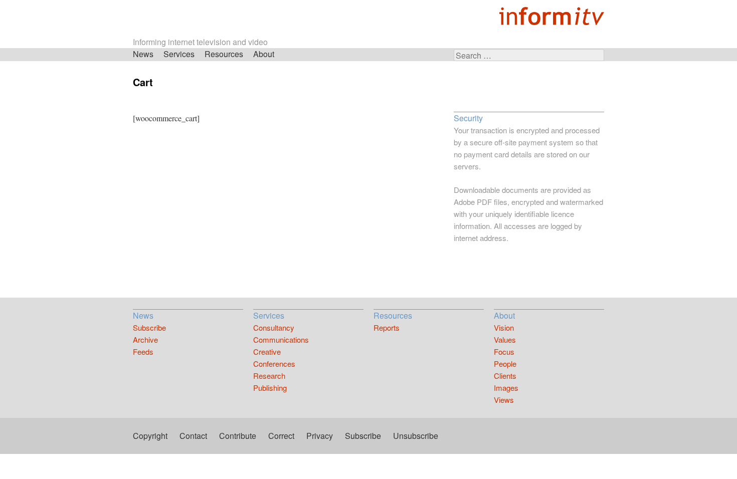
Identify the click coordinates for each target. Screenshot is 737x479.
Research (269, 375)
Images (506, 387)
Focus (504, 351)
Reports (387, 327)
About (263, 54)
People (505, 363)
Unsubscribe (415, 435)
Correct (281, 435)
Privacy (319, 435)
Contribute (237, 435)
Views (504, 399)
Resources (224, 54)
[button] (529, 271)
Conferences (274, 363)
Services (179, 54)
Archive (145, 339)
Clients (505, 375)
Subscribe (149, 327)
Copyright (150, 435)
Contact (193, 435)
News (143, 54)
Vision (504, 327)
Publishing (270, 387)
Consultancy (273, 327)
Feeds (143, 351)
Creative (267, 351)
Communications (281, 339)
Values (505, 339)
